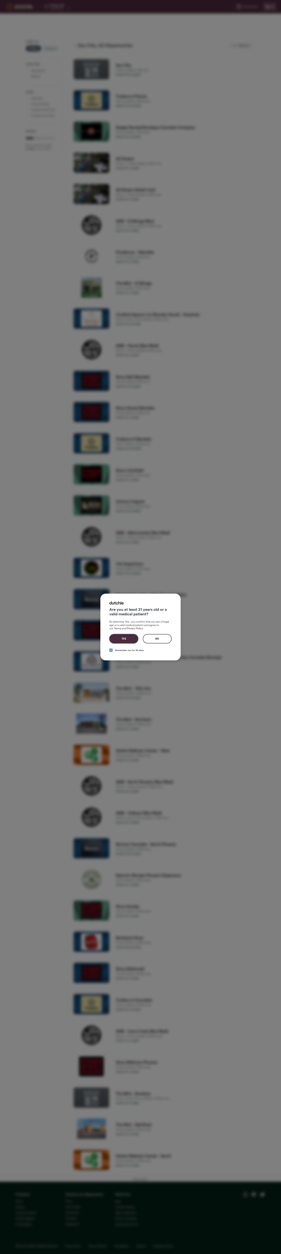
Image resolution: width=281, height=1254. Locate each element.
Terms (117, 628)
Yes (124, 638)
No (157, 638)
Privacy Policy (135, 628)
